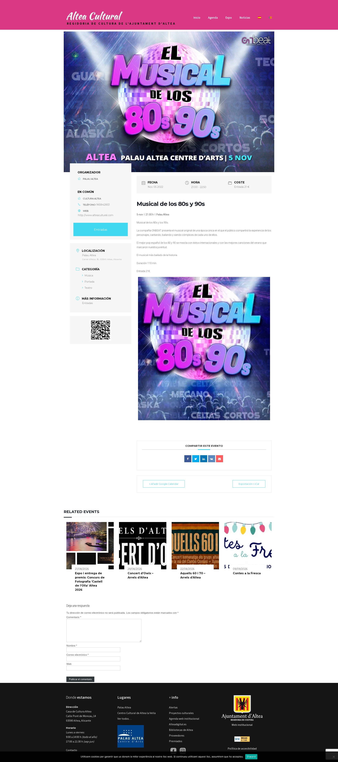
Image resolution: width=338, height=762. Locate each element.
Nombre (71, 645)
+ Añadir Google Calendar (164, 483)
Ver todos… (124, 719)
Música (88, 275)
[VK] (211, 458)
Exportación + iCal (249, 483)
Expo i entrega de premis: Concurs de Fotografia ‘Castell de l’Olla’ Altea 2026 (90, 581)
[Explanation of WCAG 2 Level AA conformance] (242, 739)
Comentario (73, 617)
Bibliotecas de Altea (181, 730)
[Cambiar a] (259, 19)
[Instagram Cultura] (182, 751)
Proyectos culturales (181, 713)
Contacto (71, 750)
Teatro (88, 287)
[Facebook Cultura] (173, 751)
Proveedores (176, 735)
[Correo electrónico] (219, 458)
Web (68, 663)
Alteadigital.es (177, 724)
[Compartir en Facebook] (187, 458)
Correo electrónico (77, 654)
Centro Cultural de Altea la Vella (136, 713)
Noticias (245, 18)
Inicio (196, 18)
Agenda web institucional (184, 719)
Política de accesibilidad (242, 748)
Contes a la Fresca (247, 573)
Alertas (173, 707)
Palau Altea (124, 707)
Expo (229, 18)
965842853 (103, 204)
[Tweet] (195, 458)
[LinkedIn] (203, 458)
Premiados (175, 741)
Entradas (100, 229)
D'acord (251, 756)
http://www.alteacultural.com (95, 215)
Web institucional (242, 725)
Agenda (213, 18)
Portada (89, 281)
